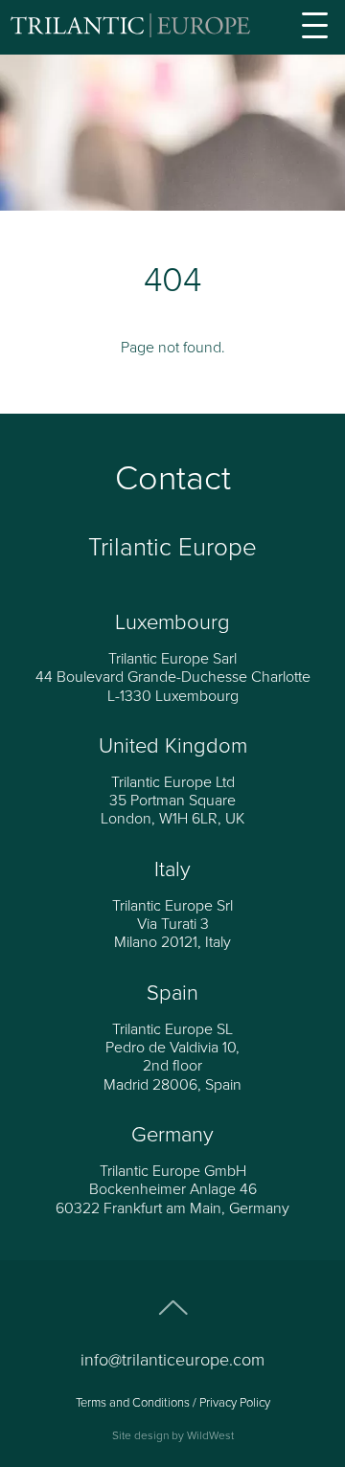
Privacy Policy (234, 1402)
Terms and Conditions (133, 1402)
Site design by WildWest (173, 1435)
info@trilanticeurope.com (172, 1359)
